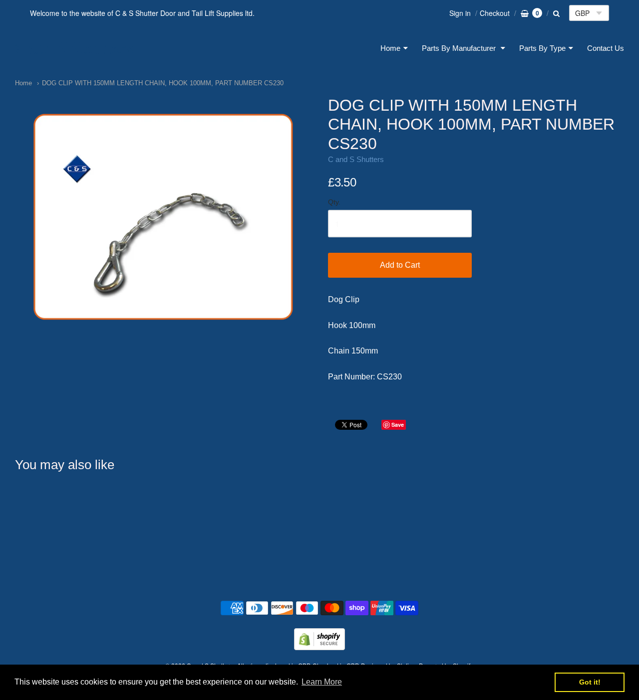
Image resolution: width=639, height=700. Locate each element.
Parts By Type (542, 48)
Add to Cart (400, 265)
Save (397, 424)
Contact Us (605, 48)
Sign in (460, 13)
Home (390, 48)
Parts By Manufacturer (460, 48)
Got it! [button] (590, 682)
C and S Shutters (74, 48)
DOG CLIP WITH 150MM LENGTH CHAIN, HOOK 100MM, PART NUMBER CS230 (163, 83)
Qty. (334, 202)
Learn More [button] (322, 682)
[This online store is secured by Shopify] (319, 647)
